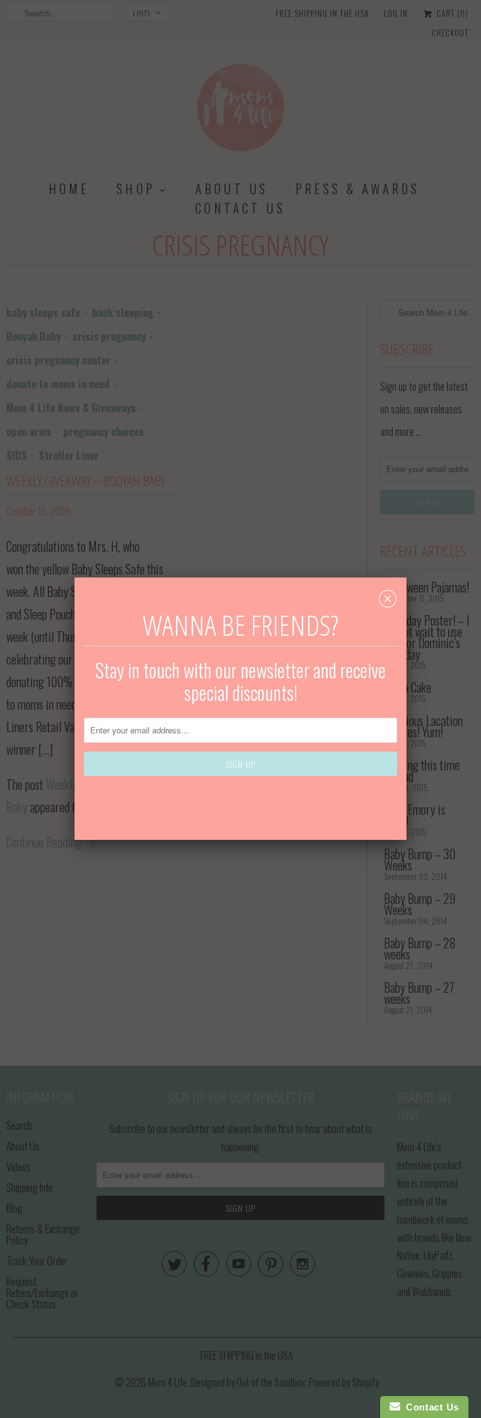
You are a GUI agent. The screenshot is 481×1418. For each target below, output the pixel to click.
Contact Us (429, 1407)
